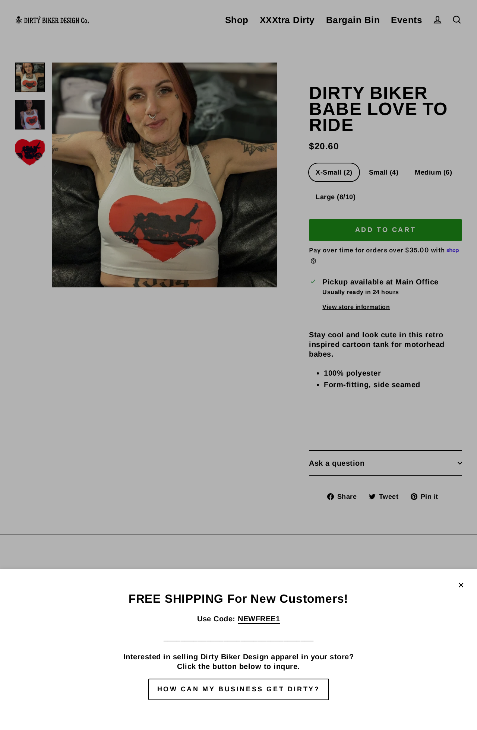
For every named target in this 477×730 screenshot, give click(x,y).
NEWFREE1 (259, 619)
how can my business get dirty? (238, 689)
